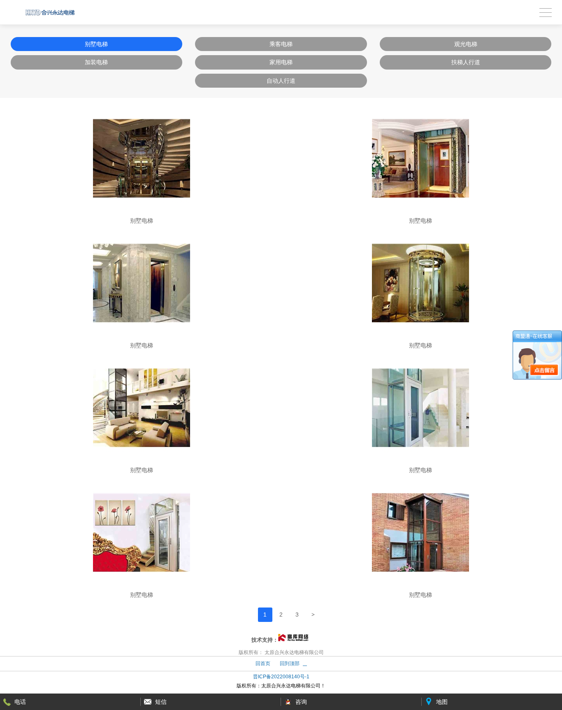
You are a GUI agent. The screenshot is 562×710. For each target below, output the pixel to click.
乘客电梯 (281, 44)
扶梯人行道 (465, 62)
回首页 (262, 663)
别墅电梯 (96, 44)
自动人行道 (281, 80)
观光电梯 (465, 44)
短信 (161, 701)
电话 (20, 701)
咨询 (301, 701)
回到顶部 (290, 663)
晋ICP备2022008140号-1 (281, 677)
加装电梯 (96, 62)
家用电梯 (281, 62)
